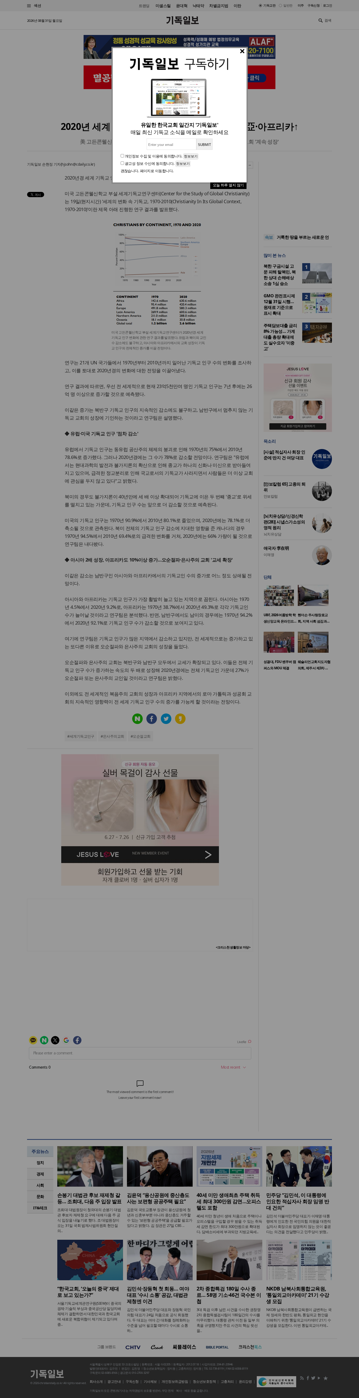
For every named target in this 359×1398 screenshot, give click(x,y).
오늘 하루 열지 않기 (228, 184)
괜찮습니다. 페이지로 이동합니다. (147, 170)
